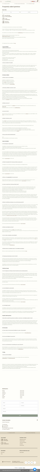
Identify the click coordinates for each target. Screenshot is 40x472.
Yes (22, 470)
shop (5, 82)
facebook (7, 99)
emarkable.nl (20, 467)
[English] (33, 1)
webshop (13, 105)
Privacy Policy (22, 445)
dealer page (4, 106)
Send (20, 415)
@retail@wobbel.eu (28, 332)
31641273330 (7, 22)
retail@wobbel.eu (17, 107)
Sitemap (24, 467)
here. (15, 43)
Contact (29, 12)
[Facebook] (26, 462)
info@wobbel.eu (7, 19)
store (3, 114)
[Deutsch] (32, 1)
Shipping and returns (23, 439)
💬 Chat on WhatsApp (8, 16)
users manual (7, 158)
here (35, 238)
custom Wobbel (12, 84)
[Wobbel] (8, 1)
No (27, 470)
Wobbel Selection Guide (6, 36)
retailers (26, 113)
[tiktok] (35, 462)
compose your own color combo (12, 215)
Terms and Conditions (23, 442)
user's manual (23, 223)
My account (2, 452)
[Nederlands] (31, 1)
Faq (10, 12)
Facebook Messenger (11, 358)
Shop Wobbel (22, 452)
